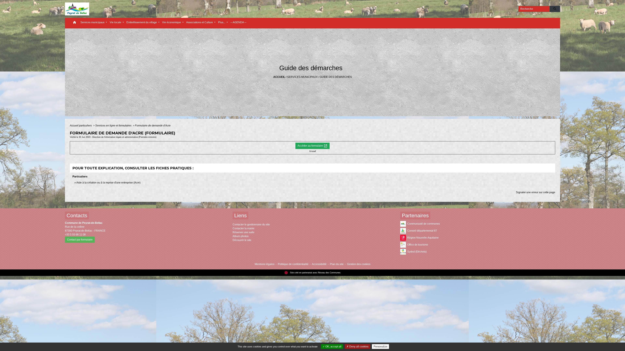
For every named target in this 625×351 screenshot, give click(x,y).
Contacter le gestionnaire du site (251, 224)
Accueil (279, 77)
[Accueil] (77, 9)
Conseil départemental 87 (422, 230)
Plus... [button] (222, 22)
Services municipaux (302, 77)
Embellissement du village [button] (142, 22)
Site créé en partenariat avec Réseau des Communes (314, 272)
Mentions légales (264, 264)
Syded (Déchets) (417, 251)
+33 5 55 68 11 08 (75, 234)
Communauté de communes (423, 223)
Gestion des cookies (358, 264)
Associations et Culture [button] (200, 22)
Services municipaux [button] (92, 22)
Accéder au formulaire (312, 146)
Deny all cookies (358, 346)
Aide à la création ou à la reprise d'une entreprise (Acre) (108, 182)
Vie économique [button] (172, 22)
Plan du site (337, 264)
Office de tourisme (417, 244)
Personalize (380, 346)
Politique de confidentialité (293, 264)
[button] (74, 23)
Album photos (241, 236)
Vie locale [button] (116, 22)
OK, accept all (333, 346)
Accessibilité (319, 264)
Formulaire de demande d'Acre (153, 125)
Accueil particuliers (81, 125)
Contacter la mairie (243, 228)
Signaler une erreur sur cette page (535, 192)
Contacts (77, 215)
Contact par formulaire (80, 239)
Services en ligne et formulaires (113, 125)
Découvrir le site (242, 240)
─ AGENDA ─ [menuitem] (238, 22)
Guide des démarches (336, 77)
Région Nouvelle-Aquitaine (423, 237)
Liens (240, 215)
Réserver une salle (243, 232)
